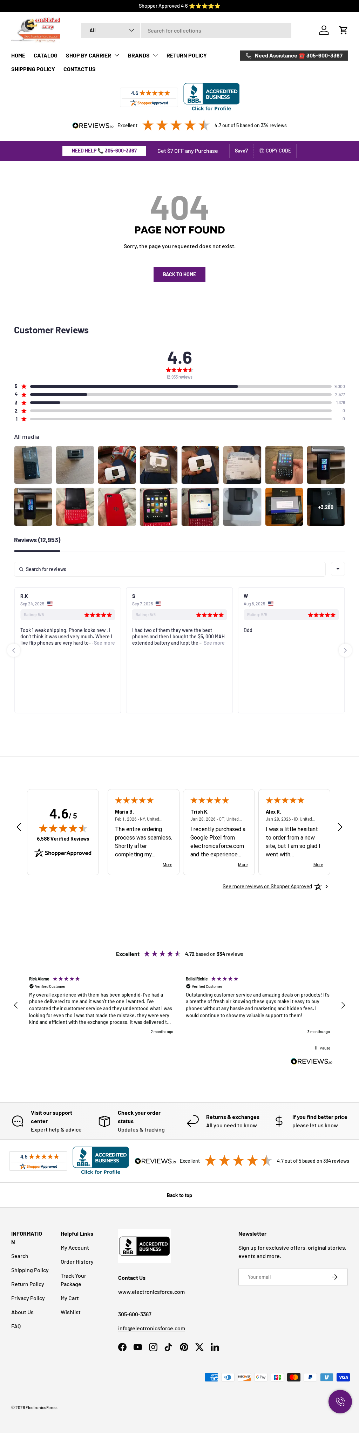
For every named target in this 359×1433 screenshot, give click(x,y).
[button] (343, 30)
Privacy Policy (28, 1298)
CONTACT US (79, 69)
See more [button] (104, 643)
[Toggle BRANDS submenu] (155, 55)
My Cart (70, 1298)
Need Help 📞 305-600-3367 (104, 151)
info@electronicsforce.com (151, 1328)
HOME (18, 55)
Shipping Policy (30, 1269)
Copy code (278, 151)
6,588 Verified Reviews (63, 839)
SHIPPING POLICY (33, 69)
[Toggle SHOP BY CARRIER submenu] (117, 55)
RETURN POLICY (187, 55)
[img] (63, 828)
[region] (179, 1005)
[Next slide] (345, 650)
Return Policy (27, 1284)
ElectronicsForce (41, 1407)
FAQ (16, 1326)
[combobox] (186, 30)
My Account (75, 1247)
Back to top (179, 1195)
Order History (77, 1261)
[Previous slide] (13, 650)
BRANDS (139, 55)
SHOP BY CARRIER (88, 55)
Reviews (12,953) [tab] (37, 540)
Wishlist (71, 1312)
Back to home (179, 274)
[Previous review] (19, 827)
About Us (22, 1312)
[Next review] (340, 827)
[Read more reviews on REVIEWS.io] (312, 1062)
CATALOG (45, 55)
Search (19, 1255)
